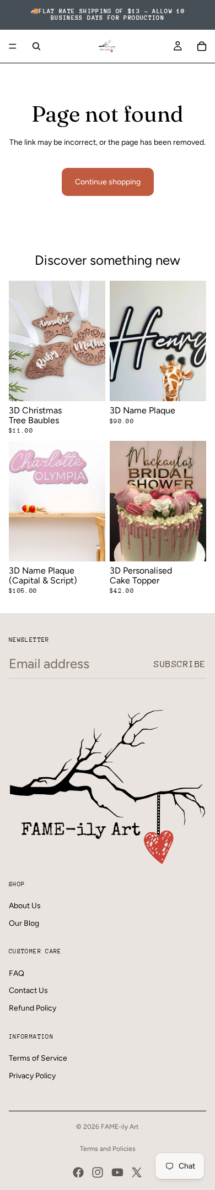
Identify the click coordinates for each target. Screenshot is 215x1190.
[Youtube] (117, 1172)
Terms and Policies (108, 1149)
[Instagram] (97, 1172)
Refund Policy (32, 1008)
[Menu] (12, 46)
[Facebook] (78, 1172)
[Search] (36, 46)
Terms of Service (38, 1058)
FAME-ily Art (120, 1127)
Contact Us (28, 990)
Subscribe (180, 664)
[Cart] (202, 46)
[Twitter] (136, 1172)
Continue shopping (108, 182)
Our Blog (24, 923)
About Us (25, 905)
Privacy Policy (32, 1075)
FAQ (16, 973)
